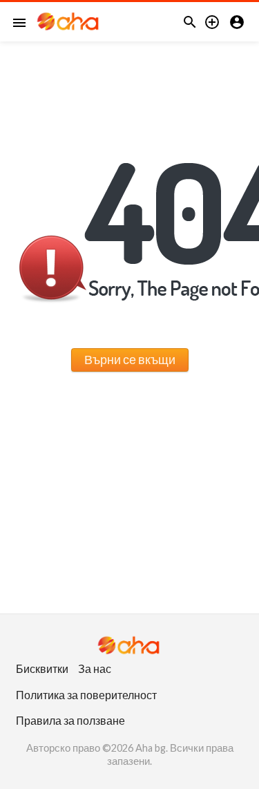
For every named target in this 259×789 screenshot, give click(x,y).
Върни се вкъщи (129, 359)
